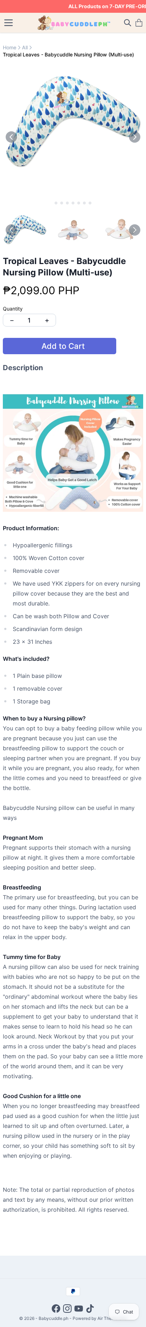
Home (9, 47)
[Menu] (8, 23)
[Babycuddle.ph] (73, 23)
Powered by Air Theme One (100, 1318)
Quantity (13, 309)
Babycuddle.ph (53, 1318)
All (25, 47)
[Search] (127, 23)
